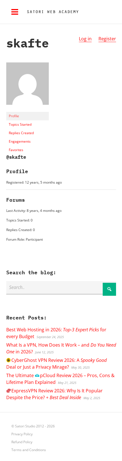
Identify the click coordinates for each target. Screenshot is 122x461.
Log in (85, 39)
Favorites (16, 149)
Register (107, 39)
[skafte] (27, 109)
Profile (14, 116)
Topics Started (20, 124)
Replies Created (21, 133)
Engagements (20, 141)
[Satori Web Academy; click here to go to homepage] (50, 11)
